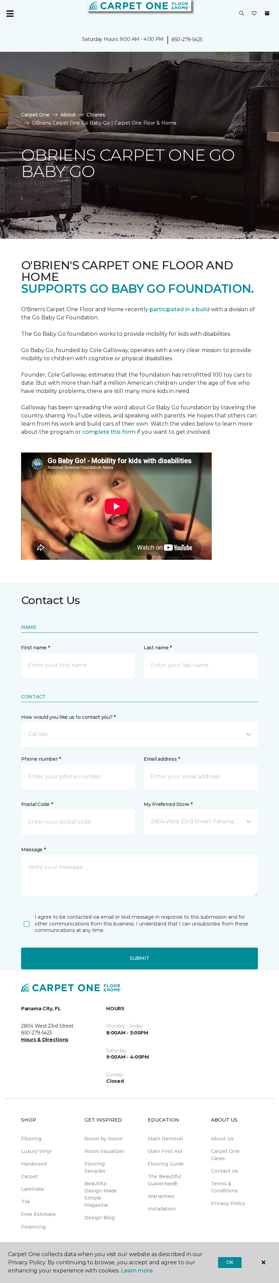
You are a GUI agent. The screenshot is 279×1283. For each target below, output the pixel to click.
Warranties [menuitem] (161, 1196)
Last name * (158, 647)
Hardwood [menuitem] (34, 1164)
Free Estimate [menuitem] (38, 1214)
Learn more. (137, 1270)
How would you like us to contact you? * (68, 717)
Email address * (162, 759)
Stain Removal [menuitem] (165, 1139)
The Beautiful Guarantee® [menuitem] (164, 1180)
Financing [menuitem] (33, 1227)
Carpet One (35, 115)
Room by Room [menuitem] (103, 1139)
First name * (35, 647)
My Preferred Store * (168, 804)
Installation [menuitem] (162, 1209)
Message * (33, 849)
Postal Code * (37, 804)
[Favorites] (254, 13)
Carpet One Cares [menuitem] (225, 1154)
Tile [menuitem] (25, 1202)
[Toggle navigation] (9, 13)
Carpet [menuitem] (29, 1176)
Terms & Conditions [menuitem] (224, 1187)
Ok (229, 1262)
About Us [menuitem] (222, 1139)
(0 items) (267, 13)
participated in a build (180, 309)
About (68, 115)
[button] (241, 13)
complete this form (109, 432)
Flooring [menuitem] (31, 1139)
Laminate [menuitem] (32, 1189)
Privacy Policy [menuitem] (228, 1203)
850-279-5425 (186, 39)
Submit (139, 958)
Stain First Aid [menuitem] (165, 1151)
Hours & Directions (44, 1039)
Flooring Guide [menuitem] (166, 1164)
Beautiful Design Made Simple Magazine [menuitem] (100, 1194)
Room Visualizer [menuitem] (104, 1151)
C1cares (95, 115)
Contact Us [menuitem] (224, 1171)
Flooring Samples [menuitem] (94, 1167)
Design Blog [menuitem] (99, 1218)
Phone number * (41, 759)
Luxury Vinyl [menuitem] (36, 1151)
